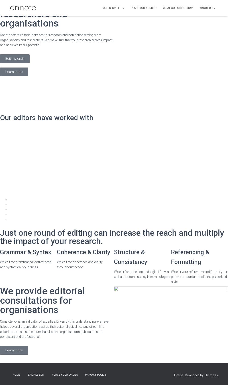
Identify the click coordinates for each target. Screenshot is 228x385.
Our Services (112, 8)
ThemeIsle (211, 375)
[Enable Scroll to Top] (219, 376)
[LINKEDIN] (113, 374)
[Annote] (23, 8)
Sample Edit (36, 374)
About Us (206, 8)
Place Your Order (143, 8)
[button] (123, 8)
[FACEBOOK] (121, 374)
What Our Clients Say (178, 8)
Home (16, 374)
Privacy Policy (95, 374)
